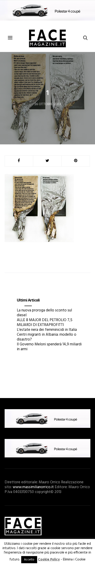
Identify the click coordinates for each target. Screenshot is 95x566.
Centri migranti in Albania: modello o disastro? (46, 337)
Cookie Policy (49, 559)
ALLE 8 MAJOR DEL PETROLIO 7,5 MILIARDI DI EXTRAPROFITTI (44, 322)
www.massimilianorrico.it (33, 487)
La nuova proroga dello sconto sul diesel (44, 312)
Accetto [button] (29, 559)
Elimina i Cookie (74, 559)
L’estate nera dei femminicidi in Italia (47, 330)
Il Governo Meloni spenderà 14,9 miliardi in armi (49, 346)
